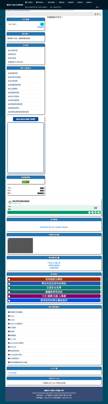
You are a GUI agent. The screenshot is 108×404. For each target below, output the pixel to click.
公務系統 (79, 2)
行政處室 (30, 2)
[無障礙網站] (25, 181)
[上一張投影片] (10, 11)
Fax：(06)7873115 (55, 7)
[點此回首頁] (54, 10)
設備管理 (70, 2)
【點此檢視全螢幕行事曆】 (25, 119)
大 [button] (95, 14)
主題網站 (88, 2)
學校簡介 (41, 2)
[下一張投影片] (98, 11)
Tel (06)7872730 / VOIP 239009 (36, 7)
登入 (97, 7)
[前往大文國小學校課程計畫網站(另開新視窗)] (54, 265)
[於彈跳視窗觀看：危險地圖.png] (20, 245)
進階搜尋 (40, 27)
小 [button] (100, 14)
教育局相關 (52, 2)
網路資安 (61, 2)
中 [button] (98, 14)
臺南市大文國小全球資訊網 (15, 5)
